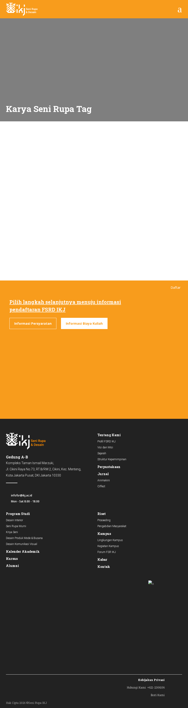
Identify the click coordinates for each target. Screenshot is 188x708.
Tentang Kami (109, 435)
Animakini (103, 480)
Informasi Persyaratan (33, 323)
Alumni (12, 566)
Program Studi (18, 514)
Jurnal (103, 474)
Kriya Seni (12, 532)
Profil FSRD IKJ (106, 441)
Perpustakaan (108, 467)
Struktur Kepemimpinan (111, 459)
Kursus (12, 558)
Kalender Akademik (23, 551)
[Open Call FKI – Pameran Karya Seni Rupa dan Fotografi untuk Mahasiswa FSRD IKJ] (47, 159)
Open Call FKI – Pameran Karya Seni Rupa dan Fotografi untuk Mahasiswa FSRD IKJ (41, 207)
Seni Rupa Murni (16, 526)
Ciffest (101, 486)
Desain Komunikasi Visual (21, 544)
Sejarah (101, 453)
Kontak (103, 566)
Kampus (104, 533)
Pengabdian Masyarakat (111, 526)
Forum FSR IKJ (106, 552)
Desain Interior (14, 520)
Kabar (102, 559)
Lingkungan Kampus (110, 540)
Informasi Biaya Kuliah (84, 323)
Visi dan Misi (105, 447)
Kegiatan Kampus (108, 546)
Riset (101, 514)
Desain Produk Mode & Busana (24, 538)
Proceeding (104, 520)
